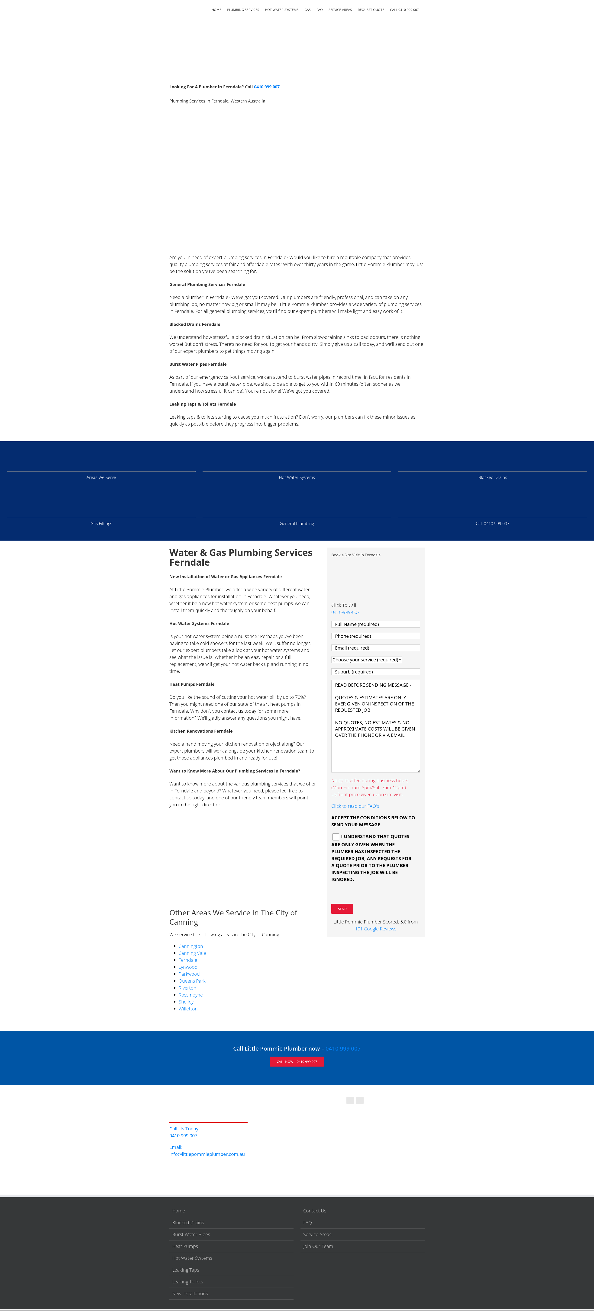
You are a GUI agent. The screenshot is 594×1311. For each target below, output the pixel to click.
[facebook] (350, 1100)
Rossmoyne (191, 995)
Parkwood (189, 974)
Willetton (188, 1009)
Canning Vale (192, 953)
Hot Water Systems (192, 1258)
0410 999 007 (267, 87)
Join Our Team (318, 1246)
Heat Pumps (185, 1246)
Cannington (191, 946)
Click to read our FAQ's (355, 806)
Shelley (186, 1002)
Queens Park (192, 981)
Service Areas (317, 1234)
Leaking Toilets (187, 1282)
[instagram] (360, 1100)
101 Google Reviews (375, 929)
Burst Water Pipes (191, 1234)
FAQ (307, 1222)
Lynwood (188, 967)
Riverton (187, 988)
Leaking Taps (185, 1270)
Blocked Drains (188, 1222)
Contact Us (314, 1211)
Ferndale (188, 960)
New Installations (190, 1293)
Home (178, 1211)
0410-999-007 (345, 612)
